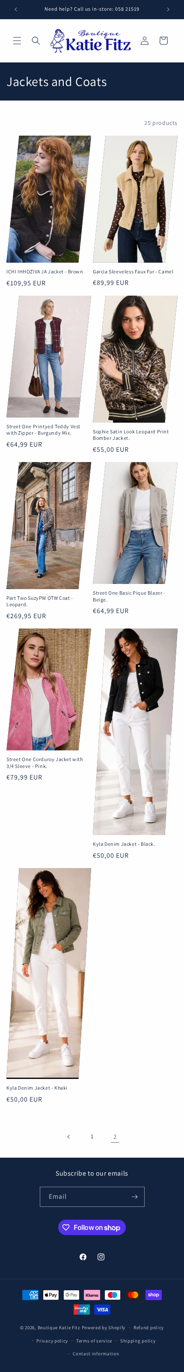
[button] (17, 40)
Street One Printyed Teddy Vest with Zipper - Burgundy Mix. (43, 429)
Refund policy (149, 1328)
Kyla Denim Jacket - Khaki (37, 1088)
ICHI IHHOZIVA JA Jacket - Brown (44, 271)
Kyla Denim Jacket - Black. (124, 844)
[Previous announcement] (15, 9)
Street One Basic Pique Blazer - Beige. (129, 596)
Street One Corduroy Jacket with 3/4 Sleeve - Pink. (44, 762)
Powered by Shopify (104, 1328)
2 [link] (115, 1136)
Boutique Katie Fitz (59, 1328)
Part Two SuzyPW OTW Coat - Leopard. (39, 601)
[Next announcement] (168, 9)
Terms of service (94, 1341)
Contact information (96, 1354)
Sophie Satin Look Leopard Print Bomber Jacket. (131, 435)
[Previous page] (68, 1136)
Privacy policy (52, 1341)
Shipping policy (138, 1341)
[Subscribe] (134, 1197)
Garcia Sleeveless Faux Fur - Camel (133, 271)
